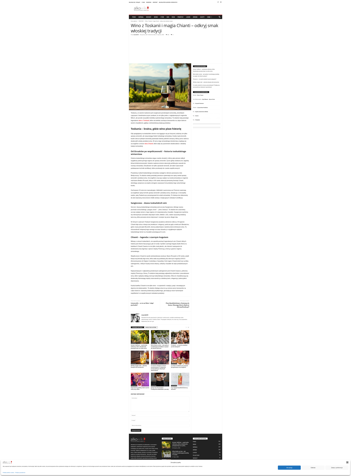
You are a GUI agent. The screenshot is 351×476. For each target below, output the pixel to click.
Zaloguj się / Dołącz (134, 2)
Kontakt (155, 2)
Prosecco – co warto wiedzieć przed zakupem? (179, 346)
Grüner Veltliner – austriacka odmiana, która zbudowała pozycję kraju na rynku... (180, 443)
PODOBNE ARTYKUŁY (137, 327)
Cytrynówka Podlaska (202, 107)
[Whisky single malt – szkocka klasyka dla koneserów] (140, 357)
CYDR (162, 17)
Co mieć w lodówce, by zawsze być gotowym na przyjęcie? (179, 366)
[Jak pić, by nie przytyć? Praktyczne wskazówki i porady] (160, 379)
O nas (143, 2)
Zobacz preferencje (337, 467)
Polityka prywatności (20, 472)
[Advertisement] (175, 49)
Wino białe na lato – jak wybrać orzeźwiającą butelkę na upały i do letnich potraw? (160, 346)
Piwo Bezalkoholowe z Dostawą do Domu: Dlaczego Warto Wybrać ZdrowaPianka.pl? (177, 305)
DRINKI (195, 17)
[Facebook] (218, 2)
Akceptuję (289, 467)
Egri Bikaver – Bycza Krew (208, 99)
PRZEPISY (180, 17)
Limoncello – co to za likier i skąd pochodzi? (142, 304)
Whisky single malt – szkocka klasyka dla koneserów (139, 366)
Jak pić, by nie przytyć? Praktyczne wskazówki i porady (160, 388)
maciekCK (136, 34)
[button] (347, 462)
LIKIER (188, 17)
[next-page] (188, 327)
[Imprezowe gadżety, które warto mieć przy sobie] (140, 379)
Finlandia (197, 119)
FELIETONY (141, 21)
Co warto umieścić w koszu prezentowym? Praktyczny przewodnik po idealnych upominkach (158, 368)
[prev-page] (186, 327)
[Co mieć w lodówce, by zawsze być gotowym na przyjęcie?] (180, 357)
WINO (156, 17)
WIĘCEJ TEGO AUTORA (150, 327)
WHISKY (148, 17)
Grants (197, 115)
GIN (168, 17)
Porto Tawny (200, 95)
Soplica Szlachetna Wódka (201, 111)
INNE (208, 17)
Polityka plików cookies (8, 472)
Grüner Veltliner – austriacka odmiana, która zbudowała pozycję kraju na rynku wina (139, 346)
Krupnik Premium (199, 103)
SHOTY (202, 17)
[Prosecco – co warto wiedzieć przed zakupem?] (180, 337)
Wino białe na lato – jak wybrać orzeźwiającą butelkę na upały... (180, 452)
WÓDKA (140, 17)
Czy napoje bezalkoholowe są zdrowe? (179, 388)
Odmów (313, 467)
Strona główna (134, 21)
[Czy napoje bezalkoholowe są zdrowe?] (180, 379)
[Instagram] (221, 2)
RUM (173, 17)
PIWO (134, 17)
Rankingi (148, 2)
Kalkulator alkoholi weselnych (168, 2)
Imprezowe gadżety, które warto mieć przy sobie (140, 388)
